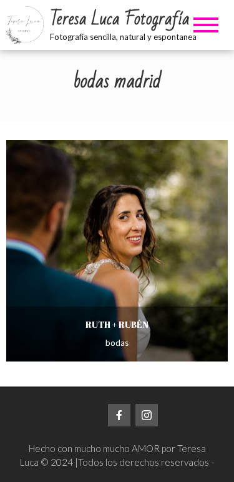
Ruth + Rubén (117, 324)
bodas (117, 343)
